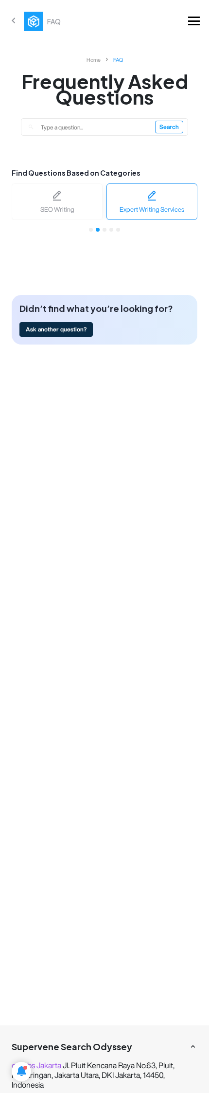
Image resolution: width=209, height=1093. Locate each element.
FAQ (118, 59)
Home (94, 59)
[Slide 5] (118, 230)
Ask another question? (56, 329)
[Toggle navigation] (194, 21)
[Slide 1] (91, 230)
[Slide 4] (111, 230)
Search (169, 127)
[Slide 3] (104, 230)
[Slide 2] (98, 230)
